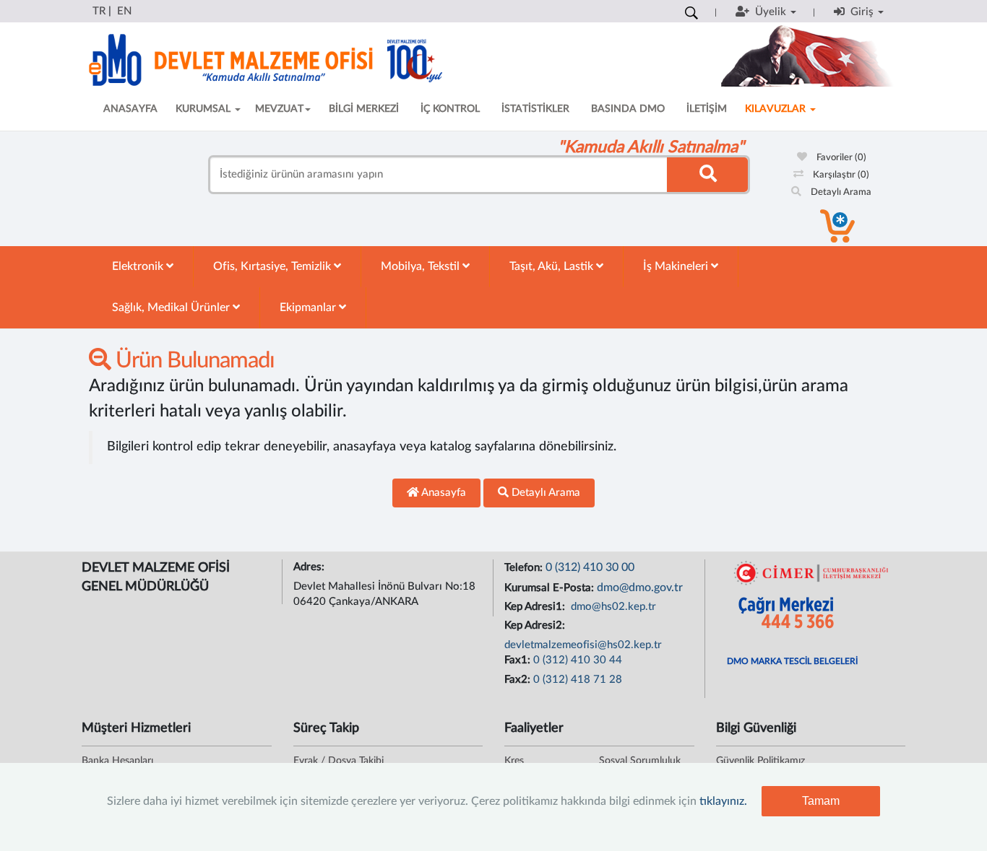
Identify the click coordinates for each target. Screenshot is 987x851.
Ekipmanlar (309, 307)
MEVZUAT (279, 109)
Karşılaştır (840, 175)
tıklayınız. (723, 801)
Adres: (310, 567)
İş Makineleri (677, 266)
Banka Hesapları (117, 761)
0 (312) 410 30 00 (590, 567)
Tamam (821, 801)
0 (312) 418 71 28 (577, 679)
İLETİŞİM (706, 109)
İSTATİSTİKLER (535, 109)
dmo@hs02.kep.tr (612, 606)
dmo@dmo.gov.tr (640, 587)
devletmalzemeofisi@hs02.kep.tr (583, 645)
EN (124, 11)
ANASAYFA (130, 109)
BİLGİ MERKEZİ (364, 109)
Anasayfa (442, 492)
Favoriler (840, 157)
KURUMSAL (204, 109)
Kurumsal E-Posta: (550, 587)
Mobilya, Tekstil (421, 266)
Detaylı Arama (840, 192)
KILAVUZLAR (777, 109)
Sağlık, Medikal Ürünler (172, 307)
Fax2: (518, 679)
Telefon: (525, 567)
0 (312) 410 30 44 (577, 660)
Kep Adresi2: (536, 625)
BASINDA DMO (628, 109)
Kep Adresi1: (536, 606)
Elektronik (139, 266)
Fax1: (518, 660)
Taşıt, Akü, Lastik (552, 266)
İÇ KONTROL (450, 109)
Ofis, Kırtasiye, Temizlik (273, 266)
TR (98, 11)
